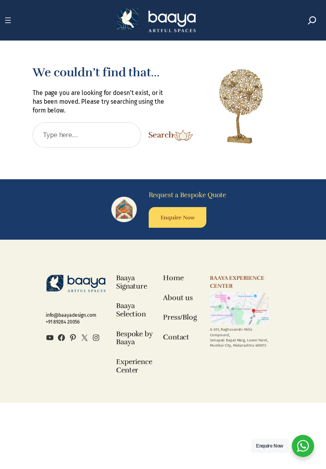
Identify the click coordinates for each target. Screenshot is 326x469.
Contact (176, 337)
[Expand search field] (312, 20)
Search (160, 135)
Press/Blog (180, 317)
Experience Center (134, 365)
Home (173, 277)
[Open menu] (8, 20)
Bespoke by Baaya (134, 338)
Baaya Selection (131, 309)
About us (178, 297)
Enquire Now (178, 217)
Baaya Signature (131, 282)
